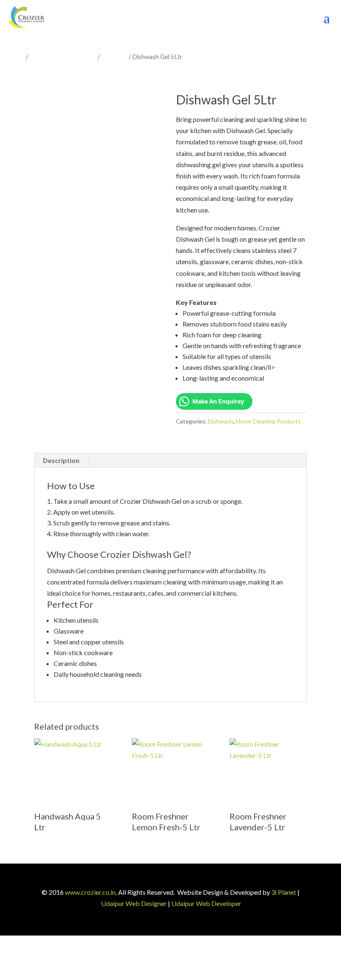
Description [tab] (61, 460)
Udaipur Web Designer (134, 903)
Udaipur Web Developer (206, 903)
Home (16, 56)
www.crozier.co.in (90, 892)
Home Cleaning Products (62, 56)
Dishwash (114, 56)
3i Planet (283, 892)
